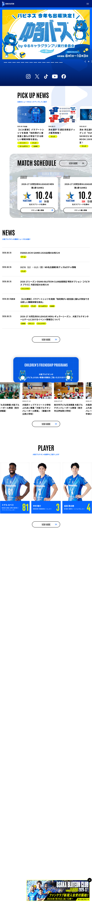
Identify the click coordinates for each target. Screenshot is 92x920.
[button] (87, 3)
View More (73, 163)
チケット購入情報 (37, 210)
